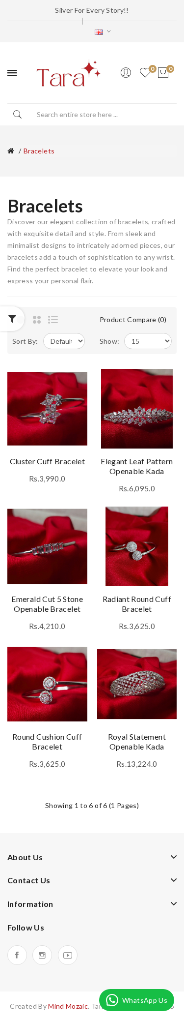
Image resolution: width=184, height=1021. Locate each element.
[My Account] (125, 73)
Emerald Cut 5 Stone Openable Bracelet (47, 603)
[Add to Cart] (21, 436)
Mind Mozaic (68, 1006)
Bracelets (39, 151)
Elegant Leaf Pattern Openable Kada (137, 466)
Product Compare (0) (133, 319)
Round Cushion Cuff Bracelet (47, 741)
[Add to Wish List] (75, 381)
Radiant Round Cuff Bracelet (137, 603)
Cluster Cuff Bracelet (47, 461)
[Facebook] (17, 955)
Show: (110, 341)
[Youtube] (68, 955)
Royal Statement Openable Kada (137, 741)
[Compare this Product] (75, 398)
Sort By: (25, 341)
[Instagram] (42, 955)
